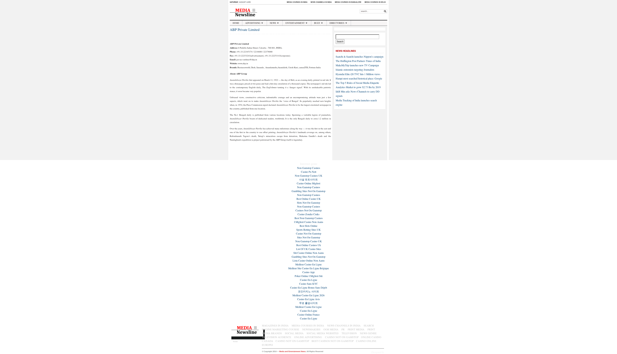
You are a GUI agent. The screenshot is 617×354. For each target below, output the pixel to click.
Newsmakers (311, 329)
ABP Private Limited (244, 29)
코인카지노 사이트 (308, 291)
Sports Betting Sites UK (308, 229)
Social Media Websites (323, 333)
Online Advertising (308, 337)
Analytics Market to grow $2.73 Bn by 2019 (358, 87)
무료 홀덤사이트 (308, 303)
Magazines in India (275, 325)
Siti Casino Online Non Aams (308, 252)
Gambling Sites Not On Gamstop (308, 191)
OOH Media (330, 329)
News (273, 22)
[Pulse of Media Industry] (246, 18)
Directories (337, 22)
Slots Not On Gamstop (308, 202)
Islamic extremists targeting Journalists (355, 69)
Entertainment (295, 22)
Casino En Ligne (308, 279)
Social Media (294, 333)
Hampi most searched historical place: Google (359, 78)
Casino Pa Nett (308, 171)
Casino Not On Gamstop (308, 233)
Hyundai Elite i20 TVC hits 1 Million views (358, 74)
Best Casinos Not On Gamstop (333, 341)
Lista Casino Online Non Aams (309, 260)
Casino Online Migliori (308, 183)
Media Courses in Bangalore (348, 2)
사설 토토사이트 (308, 179)
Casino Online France (308, 314)
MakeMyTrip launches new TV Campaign (357, 65)
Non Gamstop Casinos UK (308, 175)
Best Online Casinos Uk (308, 245)
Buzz (317, 22)
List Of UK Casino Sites (308, 249)
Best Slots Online (308, 225)
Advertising (252, 22)
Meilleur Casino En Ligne (308, 264)
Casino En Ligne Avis (308, 299)
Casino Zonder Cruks (308, 214)
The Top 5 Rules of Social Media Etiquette (357, 82)
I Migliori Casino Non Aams (308, 222)
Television (349, 333)
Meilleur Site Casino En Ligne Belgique (308, 268)
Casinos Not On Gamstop (308, 210)
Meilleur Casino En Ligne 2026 (308, 295)
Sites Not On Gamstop (308, 237)
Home (236, 22)
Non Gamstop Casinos (308, 168)
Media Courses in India (297, 2)
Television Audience (276, 337)
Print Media (356, 329)
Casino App (308, 272)
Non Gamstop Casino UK (308, 241)
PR (343, 329)
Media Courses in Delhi (375, 2)
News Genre (368, 333)
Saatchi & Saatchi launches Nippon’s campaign (359, 56)
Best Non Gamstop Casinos (309, 218)
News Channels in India (321, 2)
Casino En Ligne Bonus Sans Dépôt (308, 287)
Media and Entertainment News (292, 351)
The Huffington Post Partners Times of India (358, 61)
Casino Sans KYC (308, 283)
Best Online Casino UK (308, 198)
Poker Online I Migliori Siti (308, 276)
